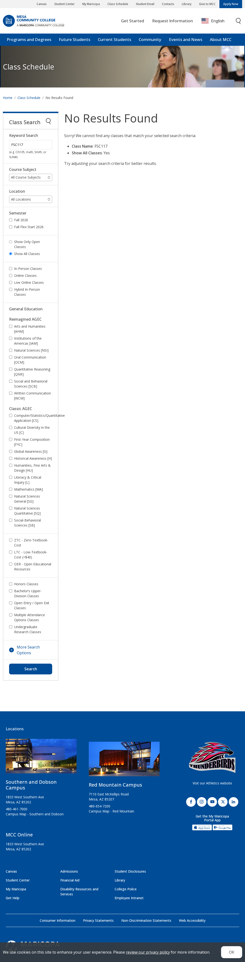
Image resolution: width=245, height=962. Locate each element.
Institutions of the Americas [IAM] (28, 341)
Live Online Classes (29, 282)
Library (186, 4)
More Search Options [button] (28, 649)
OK (231, 952)
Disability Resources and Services (79, 891)
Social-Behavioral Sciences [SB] (27, 522)
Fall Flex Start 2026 (29, 227)
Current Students (114, 39)
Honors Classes (26, 584)
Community (150, 39)
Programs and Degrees (29, 39)
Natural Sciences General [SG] (27, 499)
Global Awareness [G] (30, 451)
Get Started (132, 20)
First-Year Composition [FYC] (32, 442)
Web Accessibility (192, 920)
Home (7, 97)
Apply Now (230, 4)
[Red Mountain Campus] (124, 761)
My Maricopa (91, 4)
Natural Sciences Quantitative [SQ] (27, 511)
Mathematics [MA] (28, 489)
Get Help (12, 898)
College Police (126, 889)
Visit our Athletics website (212, 783)
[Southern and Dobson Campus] (41, 758)
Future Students (74, 39)
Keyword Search (23, 135)
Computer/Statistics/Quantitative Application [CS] (35, 418)
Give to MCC (207, 4)
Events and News (185, 39)
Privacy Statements (98, 920)
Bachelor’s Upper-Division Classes (28, 593)
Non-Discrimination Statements (146, 920)
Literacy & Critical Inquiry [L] (27, 480)
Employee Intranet (129, 898)
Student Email (145, 4)
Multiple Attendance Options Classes (29, 617)
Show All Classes (27, 253)
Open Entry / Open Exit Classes (31, 605)
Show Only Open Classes (27, 244)
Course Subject (22, 169)
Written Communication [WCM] (32, 395)
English (217, 20)
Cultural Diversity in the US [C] (32, 430)
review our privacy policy (148, 952)
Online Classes (25, 275)
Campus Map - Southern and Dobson (35, 814)
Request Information (172, 20)
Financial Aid (69, 880)
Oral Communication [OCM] (30, 360)
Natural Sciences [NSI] (31, 350)
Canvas (42, 4)
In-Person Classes (28, 268)
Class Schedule (117, 4)
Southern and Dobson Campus (31, 785)
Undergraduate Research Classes (27, 629)
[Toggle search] (238, 21)
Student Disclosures (130, 871)
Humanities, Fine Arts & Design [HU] (32, 468)
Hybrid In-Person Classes (27, 292)
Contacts (168, 4)
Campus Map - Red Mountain (111, 811)
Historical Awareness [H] (33, 458)
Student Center (64, 4)
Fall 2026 (21, 220)
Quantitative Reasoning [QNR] (32, 372)
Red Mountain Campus (115, 785)
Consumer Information (57, 920)
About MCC (220, 39)
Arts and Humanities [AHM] (29, 329)
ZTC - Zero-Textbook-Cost (31, 542)
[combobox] (216, 21)
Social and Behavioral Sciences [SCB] (30, 383)
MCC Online (19, 834)
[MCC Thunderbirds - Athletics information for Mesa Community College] (212, 757)
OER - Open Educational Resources (32, 566)
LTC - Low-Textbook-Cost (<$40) (30, 554)
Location (17, 191)
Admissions (69, 871)
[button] (30, 177)
